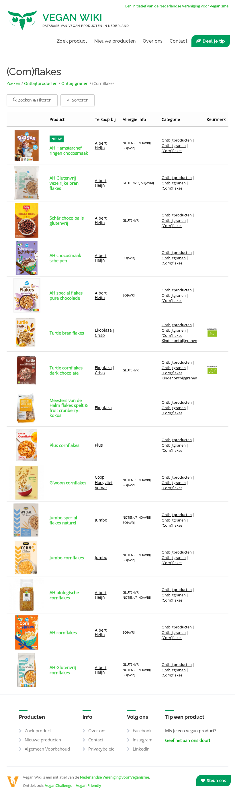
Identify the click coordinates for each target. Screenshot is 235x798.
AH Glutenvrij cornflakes (63, 670)
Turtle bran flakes (67, 333)
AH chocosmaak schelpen (65, 258)
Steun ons (216, 780)
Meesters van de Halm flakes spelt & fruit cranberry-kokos (69, 407)
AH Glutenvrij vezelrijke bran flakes (64, 183)
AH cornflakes (63, 632)
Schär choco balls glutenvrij (67, 220)
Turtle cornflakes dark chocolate (66, 370)
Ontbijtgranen (75, 83)
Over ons (152, 41)
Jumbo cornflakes (67, 557)
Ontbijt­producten (41, 83)
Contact (178, 41)
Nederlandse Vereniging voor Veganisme (114, 777)
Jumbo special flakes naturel (63, 520)
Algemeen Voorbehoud (47, 749)
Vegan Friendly (88, 785)
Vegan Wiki (72, 17)
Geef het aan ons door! (187, 740)
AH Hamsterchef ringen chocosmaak (69, 150)
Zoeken (13, 83)
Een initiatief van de (176, 6)
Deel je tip (214, 41)
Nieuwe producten (115, 41)
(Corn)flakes (172, 150)
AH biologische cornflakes (64, 595)
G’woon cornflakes (68, 482)
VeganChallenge (58, 785)
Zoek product (72, 41)
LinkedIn (141, 749)
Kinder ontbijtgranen (179, 340)
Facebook (142, 730)
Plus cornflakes (64, 445)
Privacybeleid (101, 749)
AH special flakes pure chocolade (66, 295)
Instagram (142, 740)
